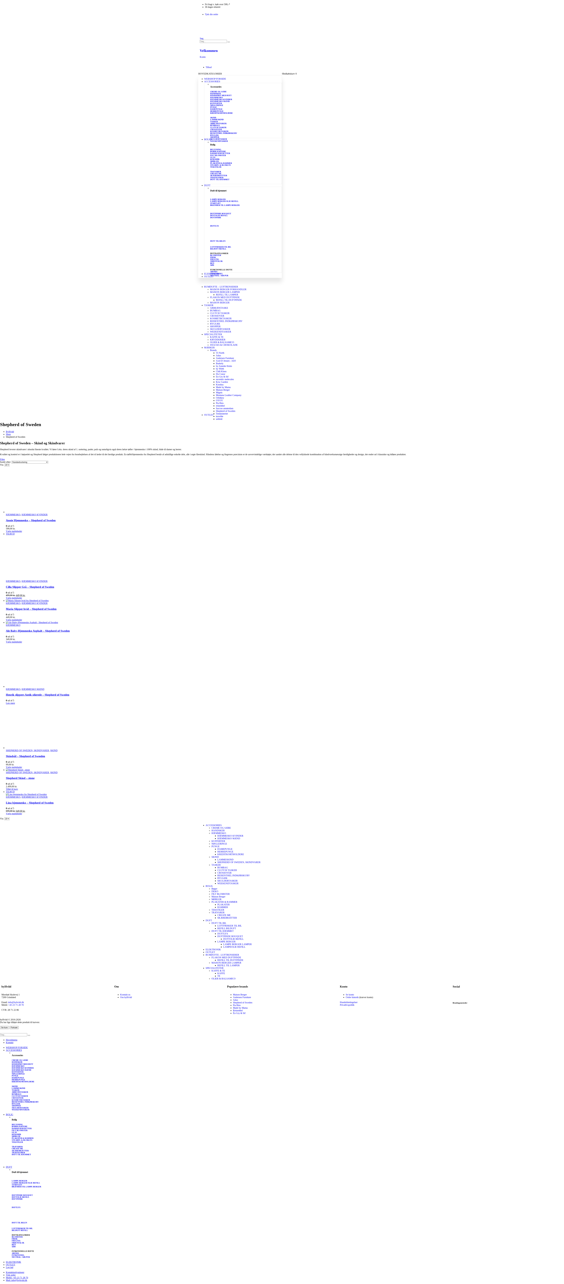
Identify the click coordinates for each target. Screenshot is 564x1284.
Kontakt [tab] (9, 1042)
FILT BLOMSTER (218, 155)
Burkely (219, 363)
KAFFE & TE (217, 337)
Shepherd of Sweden (225, 411)
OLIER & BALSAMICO (222, 342)
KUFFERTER (216, 103)
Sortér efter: (5, 462)
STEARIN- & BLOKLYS (220, 165)
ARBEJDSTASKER (218, 123)
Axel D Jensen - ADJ (226, 361)
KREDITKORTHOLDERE (221, 113)
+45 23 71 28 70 (16, 1005)
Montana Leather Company (228, 395)
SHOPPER (214, 137)
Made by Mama (223, 387)
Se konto (350, 994)
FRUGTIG (214, 259)
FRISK (213, 257)
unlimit (219, 419)
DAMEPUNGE (216, 109)
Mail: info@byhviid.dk (16, 1280)
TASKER (214, 121)
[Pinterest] (480, 994)
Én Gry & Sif (239, 1013)
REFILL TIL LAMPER (227, 294)
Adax (218, 355)
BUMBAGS (215, 125)
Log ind (9, 1267)
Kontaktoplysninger (15, 1272)
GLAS (212, 157)
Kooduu (220, 384)
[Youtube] (472, 994)
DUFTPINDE (215, 217)
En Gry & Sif (222, 376)
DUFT (207, 185)
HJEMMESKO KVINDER (221, 99)
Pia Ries (220, 403)
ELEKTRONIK (213, 949)
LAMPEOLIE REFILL (234, 947)
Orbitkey (220, 398)
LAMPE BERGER (218, 199)
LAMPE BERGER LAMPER (237, 944)
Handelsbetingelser (348, 1002)
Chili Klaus (221, 371)
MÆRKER (209, 347)
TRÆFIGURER (216, 177)
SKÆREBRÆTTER (218, 175)
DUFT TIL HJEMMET (219, 179)
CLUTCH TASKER (218, 127)
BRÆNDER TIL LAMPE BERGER (225, 205)
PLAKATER (223, 904)
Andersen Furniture (225, 358)
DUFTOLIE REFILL (219, 215)
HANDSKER (215, 93)
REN (212, 263)
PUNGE (213, 107)
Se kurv (4, 1027)
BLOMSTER (215, 255)
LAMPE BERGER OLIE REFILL (224, 201)
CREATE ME (215, 173)
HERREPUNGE (217, 111)
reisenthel (220, 405)
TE (218, 976)
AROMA (213, 271)
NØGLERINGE (216, 105)
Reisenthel (238, 1010)
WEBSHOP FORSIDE (215, 79)
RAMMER (222, 907)
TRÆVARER (215, 172)
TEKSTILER (215, 167)
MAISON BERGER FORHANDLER (228, 289)
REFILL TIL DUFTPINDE (229, 300)
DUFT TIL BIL (219, 923)
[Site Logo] (210, 36)
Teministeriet (222, 413)
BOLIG (208, 139)
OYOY (219, 400)
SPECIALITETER (213, 334)
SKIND (213, 118)
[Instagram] (464, 994)
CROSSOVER (216, 129)
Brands (213, 350)
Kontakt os (125, 994)
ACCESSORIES (214, 825)
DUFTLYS (214, 226)
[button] (201, 38)
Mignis (219, 392)
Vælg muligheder (14, 531)
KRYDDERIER (217, 339)
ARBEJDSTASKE (219, 308)
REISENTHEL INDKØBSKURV (223, 133)
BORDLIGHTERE (218, 151)
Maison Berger (223, 390)
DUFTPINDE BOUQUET (220, 213)
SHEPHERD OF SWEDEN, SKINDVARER (27, 750)
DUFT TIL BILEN (217, 241)
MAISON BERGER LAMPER (225, 292)
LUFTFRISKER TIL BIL (220, 247)
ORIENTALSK (216, 261)
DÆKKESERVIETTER (220, 153)
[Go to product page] (285, 491)
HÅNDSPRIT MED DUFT (221, 95)
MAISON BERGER (220, 302)
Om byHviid (126, 997)
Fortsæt (14, 1027)
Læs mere (10, 703)
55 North (220, 353)
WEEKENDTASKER (219, 141)
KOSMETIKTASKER (219, 131)
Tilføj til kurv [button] (12, 789)
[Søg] (29, 1035)
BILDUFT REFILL (218, 249)
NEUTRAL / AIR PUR (219, 275)
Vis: (2, 465)
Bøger (214, 888)
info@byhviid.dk (16, 1002)
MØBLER (214, 161)
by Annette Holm (224, 366)
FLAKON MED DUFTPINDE (225, 297)
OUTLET (209, 276)
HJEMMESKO (216, 97)
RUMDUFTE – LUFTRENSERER (221, 286)
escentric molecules (225, 379)
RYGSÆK (214, 135)
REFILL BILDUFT (226, 928)
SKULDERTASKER (218, 139)
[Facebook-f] (456, 994)
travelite (219, 416)
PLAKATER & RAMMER (221, 163)
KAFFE (221, 973)
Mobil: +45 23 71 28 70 (17, 1277)
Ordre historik (352, 997)
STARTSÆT (215, 203)
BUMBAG (215, 310)
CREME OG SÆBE (218, 92)
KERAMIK (215, 159)
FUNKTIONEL (216, 274)
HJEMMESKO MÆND (220, 101)
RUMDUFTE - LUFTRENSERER (222, 955)
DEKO (215, 891)
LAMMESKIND (217, 119)
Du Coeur (220, 374)
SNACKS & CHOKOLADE (224, 345)
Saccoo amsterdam (224, 408)
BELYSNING (215, 149)
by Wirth (220, 368)
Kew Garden (222, 382)
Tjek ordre (11, 1275)
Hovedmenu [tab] (11, 1040)
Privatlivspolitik (347, 1005)
